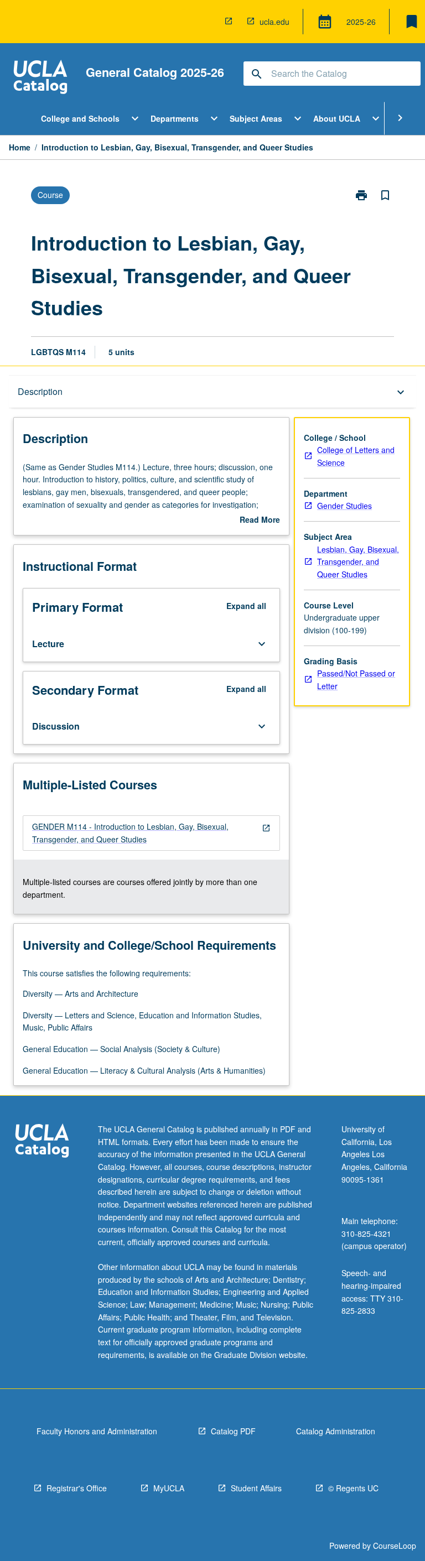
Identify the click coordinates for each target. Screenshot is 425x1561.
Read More (260, 520)
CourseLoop (394, 1545)
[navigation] (151, 832)
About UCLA (336, 118)
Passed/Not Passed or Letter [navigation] (356, 679)
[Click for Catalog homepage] (40, 78)
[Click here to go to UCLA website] (42, 1142)
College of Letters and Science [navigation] (356, 456)
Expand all (246, 605)
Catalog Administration (335, 1431)
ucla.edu (274, 21)
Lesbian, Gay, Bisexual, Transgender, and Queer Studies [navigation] (358, 562)
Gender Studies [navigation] (344, 505)
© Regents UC (353, 1488)
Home (19, 147)
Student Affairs (256, 1488)
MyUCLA (168, 1488)
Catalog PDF (233, 1431)
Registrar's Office (76, 1488)
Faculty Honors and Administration (97, 1431)
